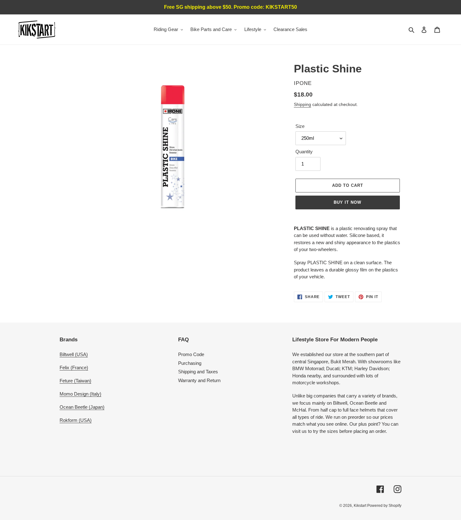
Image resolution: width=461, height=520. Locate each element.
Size (300, 126)
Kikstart (360, 505)
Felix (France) (74, 367)
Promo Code (191, 354)
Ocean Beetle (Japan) (82, 407)
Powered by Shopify (384, 505)
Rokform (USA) (76, 420)
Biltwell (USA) (74, 354)
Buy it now (347, 202)
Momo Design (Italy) (80, 394)
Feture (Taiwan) (75, 380)
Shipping (302, 104)
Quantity (304, 151)
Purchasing (189, 363)
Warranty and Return (199, 380)
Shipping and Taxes (198, 371)
